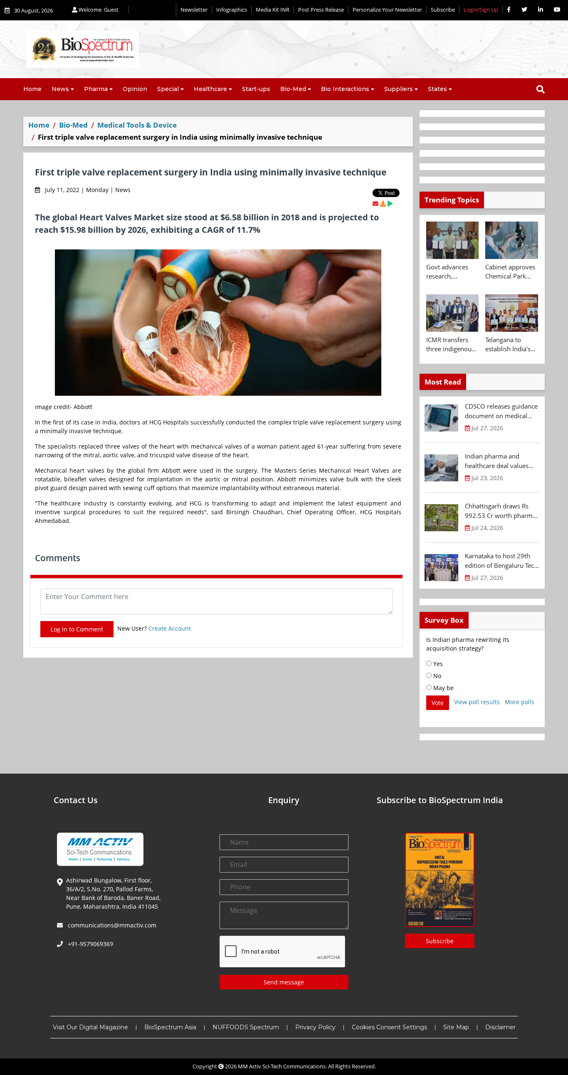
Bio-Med (293, 89)
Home (32, 89)
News (60, 89)
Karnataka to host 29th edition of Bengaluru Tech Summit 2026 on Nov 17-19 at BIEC (501, 561)
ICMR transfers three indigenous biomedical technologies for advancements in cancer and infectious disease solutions (451, 344)
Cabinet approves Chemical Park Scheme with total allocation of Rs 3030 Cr (510, 272)
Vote (438, 703)
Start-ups (256, 89)
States (437, 89)
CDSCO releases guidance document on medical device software (501, 411)
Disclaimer (500, 1027)
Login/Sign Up (481, 9)
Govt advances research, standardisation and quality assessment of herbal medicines (450, 272)
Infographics (231, 9)
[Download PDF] (383, 203)
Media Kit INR (272, 9)
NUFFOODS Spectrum (245, 1027)
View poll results (477, 702)
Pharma (96, 89)
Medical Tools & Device (137, 125)
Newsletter (193, 9)
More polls (519, 702)
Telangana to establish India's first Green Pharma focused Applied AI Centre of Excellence (510, 344)
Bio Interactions (345, 89)
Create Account (169, 628)
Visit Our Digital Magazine (90, 1027)
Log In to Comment (77, 629)
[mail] (375, 203)
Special (168, 89)
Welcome (98, 9)
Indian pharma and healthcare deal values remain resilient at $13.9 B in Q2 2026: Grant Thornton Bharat (500, 461)
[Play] (390, 203)
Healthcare (210, 89)
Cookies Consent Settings (389, 1027)
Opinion (135, 89)
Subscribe (443, 9)
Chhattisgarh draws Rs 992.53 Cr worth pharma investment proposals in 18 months (500, 511)
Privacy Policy (315, 1027)
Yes (437, 664)
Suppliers (398, 89)
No (436, 676)
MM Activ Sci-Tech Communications (282, 1066)
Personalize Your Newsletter (387, 9)
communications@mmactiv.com (111, 925)
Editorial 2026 (152, 10)
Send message (284, 982)
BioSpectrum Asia (170, 1027)
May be (443, 688)
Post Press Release (321, 9)
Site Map (456, 1027)
